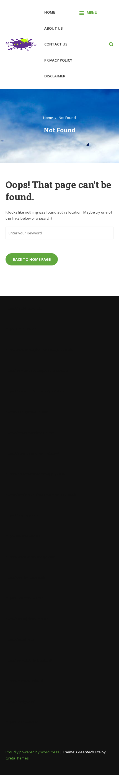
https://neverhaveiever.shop (30, 432)
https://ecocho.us (20, 639)
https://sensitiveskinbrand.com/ (32, 453)
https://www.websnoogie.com (30, 556)
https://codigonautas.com (27, 411)
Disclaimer (54, 76)
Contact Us (56, 44)
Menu (92, 12)
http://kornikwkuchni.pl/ (25, 577)
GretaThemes (17, 758)
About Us (53, 28)
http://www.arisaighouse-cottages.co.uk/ (40, 349)
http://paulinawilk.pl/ (23, 535)
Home (49, 12)
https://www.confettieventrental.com (36, 391)
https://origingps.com (23, 515)
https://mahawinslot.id (24, 680)
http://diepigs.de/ (20, 701)
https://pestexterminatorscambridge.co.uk (41, 494)
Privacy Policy (58, 60)
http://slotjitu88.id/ (21, 328)
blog (9, 188)
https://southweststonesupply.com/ (36, 473)
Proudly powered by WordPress (33, 751)
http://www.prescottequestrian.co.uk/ (37, 370)
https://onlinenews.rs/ (24, 598)
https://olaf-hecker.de (24, 308)
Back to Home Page (32, 259)
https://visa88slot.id (22, 722)
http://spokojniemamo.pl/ (27, 618)
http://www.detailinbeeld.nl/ (29, 660)
